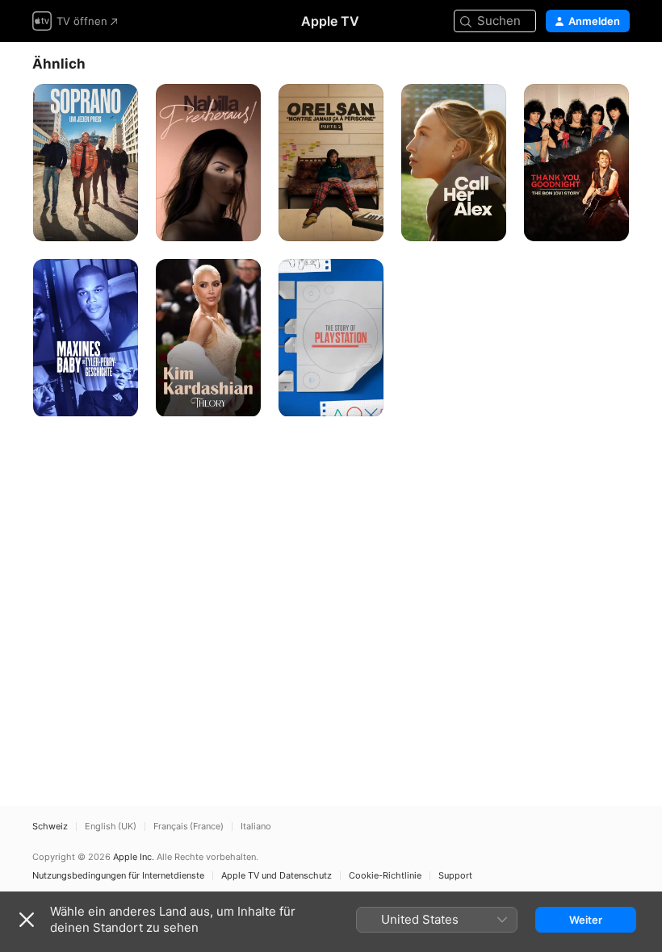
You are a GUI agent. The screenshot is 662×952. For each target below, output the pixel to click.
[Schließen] (26, 919)
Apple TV (330, 21)
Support (455, 875)
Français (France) (188, 826)
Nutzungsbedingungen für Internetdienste (118, 875)
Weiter (585, 919)
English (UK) (110, 826)
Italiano (256, 826)
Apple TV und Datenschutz (276, 875)
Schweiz (50, 826)
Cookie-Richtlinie (385, 875)
